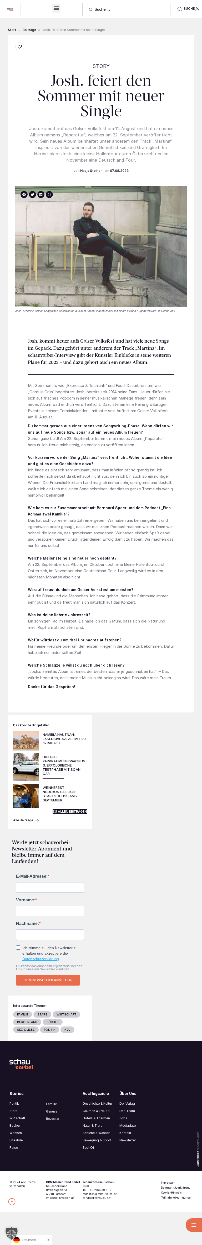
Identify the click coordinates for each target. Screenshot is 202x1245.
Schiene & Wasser (96, 1133)
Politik (14, 1103)
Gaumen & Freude (96, 1111)
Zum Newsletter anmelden (48, 980)
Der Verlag (127, 1103)
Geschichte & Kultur (97, 1103)
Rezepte (52, 1119)
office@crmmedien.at (60, 1197)
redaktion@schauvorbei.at (100, 1193)
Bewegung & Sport (97, 1140)
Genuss (52, 1111)
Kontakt (125, 1133)
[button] (56, 8)
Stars (13, 1111)
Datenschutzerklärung (40, 959)
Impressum (168, 1182)
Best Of (88, 1148)
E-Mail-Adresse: (32, 876)
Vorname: (25, 900)
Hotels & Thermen (96, 1118)
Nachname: (27, 924)
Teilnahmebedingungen (177, 1197)
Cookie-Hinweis (171, 1192)
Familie (51, 1104)
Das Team (127, 1111)
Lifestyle (16, 1140)
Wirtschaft (17, 1118)
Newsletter (127, 1140)
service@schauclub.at (97, 1197)
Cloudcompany (198, 1159)
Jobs (123, 1118)
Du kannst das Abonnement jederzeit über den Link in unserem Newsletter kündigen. (49, 968)
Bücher (14, 1125)
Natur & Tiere (92, 1125)
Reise (13, 1148)
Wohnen (15, 1133)
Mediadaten (128, 1125)
